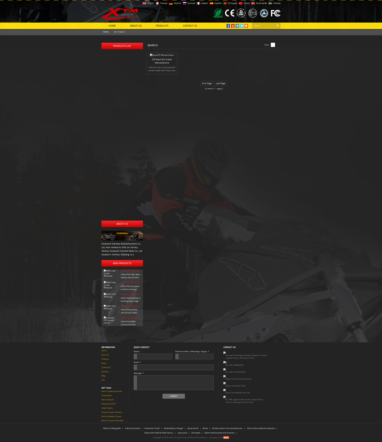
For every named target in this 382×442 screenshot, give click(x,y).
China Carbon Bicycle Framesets (261, 428)
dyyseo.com (217, 437)
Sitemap (104, 371)
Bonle (205, 428)
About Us (136, 25)
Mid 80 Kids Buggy (113, 67)
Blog (103, 375)
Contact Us (190, 25)
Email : (137, 362)
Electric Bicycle (107, 399)
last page (220, 83)
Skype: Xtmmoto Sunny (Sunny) (238, 379)
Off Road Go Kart (112, 55)
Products (162, 25)
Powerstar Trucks (152, 428)
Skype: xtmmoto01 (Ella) (235, 385)
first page (207, 83)
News (103, 363)
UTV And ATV (110, 100)
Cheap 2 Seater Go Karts (111, 412)
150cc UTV (109, 105)
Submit (174, 396)
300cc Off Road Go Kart (115, 81)
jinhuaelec (195, 432)
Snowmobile (110, 145)
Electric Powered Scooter (111, 391)
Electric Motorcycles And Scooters (219, 432)
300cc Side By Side (113, 119)
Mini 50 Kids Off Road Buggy (118, 60)
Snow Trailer (110, 202)
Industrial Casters (132, 428)
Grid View (273, 45)
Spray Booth (192, 428)
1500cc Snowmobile (114, 157)
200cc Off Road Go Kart (115, 74)
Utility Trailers (107, 408)
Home (112, 25)
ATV (105, 126)
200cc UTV (109, 112)
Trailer (107, 176)
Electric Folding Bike (112, 428)
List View (278, 45)
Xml (103, 380)
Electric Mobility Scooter (111, 416)
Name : (137, 351)
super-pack (182, 432)
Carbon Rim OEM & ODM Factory (158, 432)
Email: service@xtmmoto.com (237, 392)
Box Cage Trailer (112, 182)
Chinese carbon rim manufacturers (227, 428)
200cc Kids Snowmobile (115, 150)
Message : (139, 373)
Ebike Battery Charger (173, 428)
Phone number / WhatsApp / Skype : (192, 351)
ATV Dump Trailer (112, 188)
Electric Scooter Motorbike (112, 420)
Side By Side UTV (108, 404)
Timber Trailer (111, 195)
